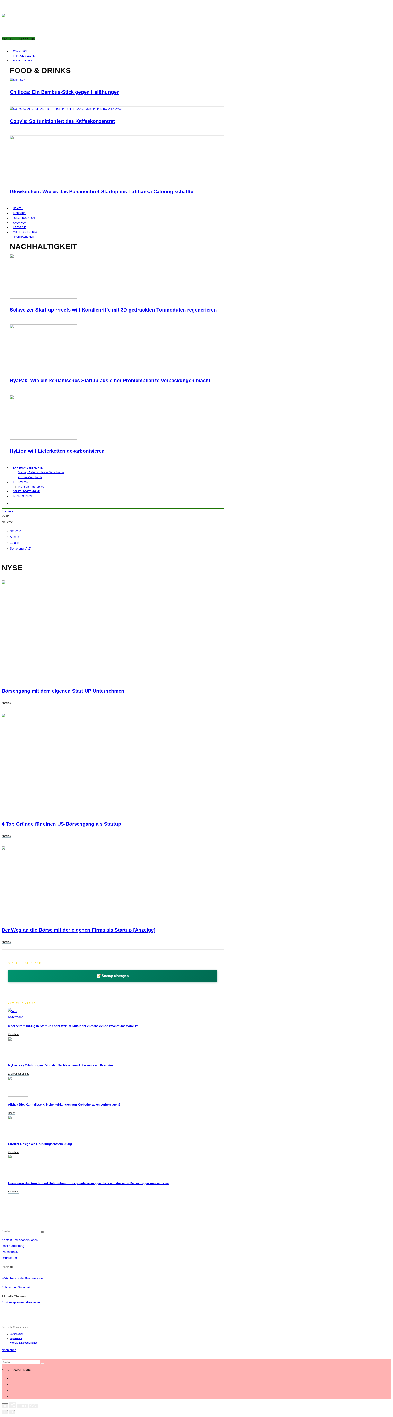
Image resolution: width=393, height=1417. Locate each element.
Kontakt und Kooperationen (20, 1240)
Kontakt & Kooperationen (23, 1342)
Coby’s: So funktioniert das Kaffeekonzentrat (62, 121)
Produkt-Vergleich (30, 477)
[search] (42, 1232)
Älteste (14, 537)
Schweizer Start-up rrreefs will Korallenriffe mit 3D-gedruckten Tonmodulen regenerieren (113, 310)
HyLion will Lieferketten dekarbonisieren (57, 451)
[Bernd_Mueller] (18, 1135)
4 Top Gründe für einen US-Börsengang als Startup (61, 824)
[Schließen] (5, 1405)
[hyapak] (43, 368)
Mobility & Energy (25, 232)
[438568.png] (76, 678)
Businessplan (22, 496)
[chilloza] (17, 80)
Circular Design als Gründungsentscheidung (40, 1144)
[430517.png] (76, 811)
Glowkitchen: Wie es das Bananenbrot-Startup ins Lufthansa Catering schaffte (101, 191)
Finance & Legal (24, 55)
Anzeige (6, 703)
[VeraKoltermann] (15, 1017)
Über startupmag (13, 1246)
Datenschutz (10, 1251)
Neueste (15, 531)
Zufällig (14, 542)
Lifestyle (19, 227)
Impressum (9, 1257)
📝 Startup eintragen (113, 976)
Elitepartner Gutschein (16, 1287)
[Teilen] (12, 1405)
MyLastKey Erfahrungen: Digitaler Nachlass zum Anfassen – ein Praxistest (61, 1065)
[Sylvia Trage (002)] (43, 438)
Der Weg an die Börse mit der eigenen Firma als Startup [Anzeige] (78, 930)
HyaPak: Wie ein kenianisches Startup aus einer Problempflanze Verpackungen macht (110, 380)
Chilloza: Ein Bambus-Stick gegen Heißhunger (64, 92)
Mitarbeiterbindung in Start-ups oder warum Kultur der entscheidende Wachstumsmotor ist (73, 1026)
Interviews (20, 482)
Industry (19, 213)
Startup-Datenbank (26, 491)
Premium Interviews (31, 486)
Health (18, 208)
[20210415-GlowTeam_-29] (43, 179)
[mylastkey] (18, 1056)
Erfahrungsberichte (28, 467)
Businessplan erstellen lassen (21, 1302)
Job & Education (24, 218)
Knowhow (19, 222)
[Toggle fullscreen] (22, 1406)
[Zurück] (5, 1412)
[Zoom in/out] (33, 1406)
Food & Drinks (22, 60)
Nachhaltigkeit (23, 236)
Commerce (20, 51)
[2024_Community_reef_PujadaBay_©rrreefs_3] (43, 297)
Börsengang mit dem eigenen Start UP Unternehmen (63, 691)
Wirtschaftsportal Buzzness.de (22, 1278)
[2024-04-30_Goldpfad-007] (18, 1174)
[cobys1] (66, 108)
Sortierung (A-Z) (20, 548)
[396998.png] (76, 917)
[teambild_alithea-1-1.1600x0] (18, 1095)
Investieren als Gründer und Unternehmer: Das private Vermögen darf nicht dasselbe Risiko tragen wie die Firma (88, 1183)
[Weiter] (12, 1412)
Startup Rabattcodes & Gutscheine (41, 472)
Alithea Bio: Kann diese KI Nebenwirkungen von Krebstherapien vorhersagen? (64, 1104)
